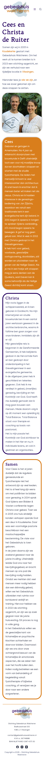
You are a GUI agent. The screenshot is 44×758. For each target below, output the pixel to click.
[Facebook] (17, 747)
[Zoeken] (40, 9)
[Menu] (35, 9)
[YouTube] (26, 747)
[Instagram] (22, 747)
